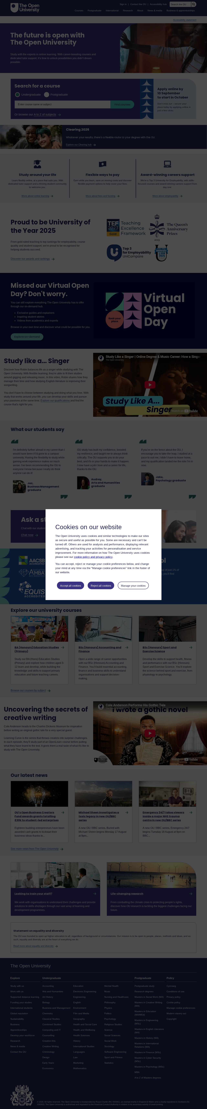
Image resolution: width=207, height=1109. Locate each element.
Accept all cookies (70, 585)
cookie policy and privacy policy (93, 557)
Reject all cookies (101, 585)
